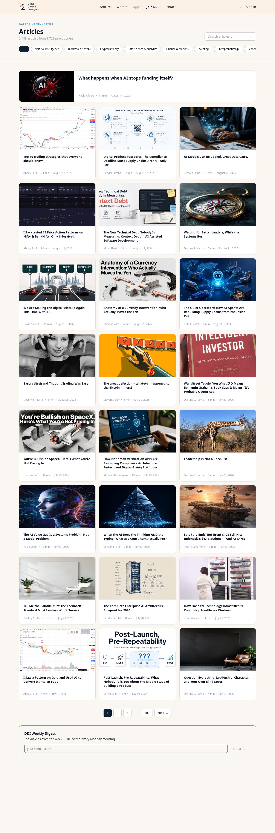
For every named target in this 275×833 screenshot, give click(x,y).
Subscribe (240, 749)
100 (147, 713)
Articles (105, 7)
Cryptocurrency (109, 49)
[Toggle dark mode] (240, 7)
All (24, 49)
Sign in (251, 7)
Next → (163, 713)
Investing (203, 49)
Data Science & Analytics (142, 49)
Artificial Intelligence (47, 49)
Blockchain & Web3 (79, 49)
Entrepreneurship (228, 49)
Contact (170, 7)
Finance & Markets (177, 49)
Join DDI (153, 7)
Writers (122, 7)
